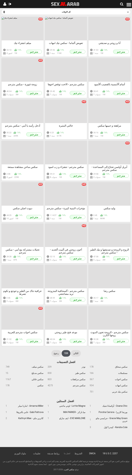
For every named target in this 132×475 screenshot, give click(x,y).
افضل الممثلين (65, 400)
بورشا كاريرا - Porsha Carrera (108, 412)
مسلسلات (108, 373)
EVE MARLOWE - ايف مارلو (66, 418)
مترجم (34, 51)
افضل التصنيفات (66, 362)
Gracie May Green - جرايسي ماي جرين (108, 419)
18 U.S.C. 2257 (110, 453)
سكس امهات (108, 385)
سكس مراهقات (66, 379)
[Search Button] (121, 4)
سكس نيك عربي (108, 391)
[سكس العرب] (65, 4)
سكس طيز (66, 373)
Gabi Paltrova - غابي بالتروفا (24, 412)
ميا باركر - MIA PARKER (66, 412)
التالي (75, 353)
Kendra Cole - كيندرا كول (108, 427)
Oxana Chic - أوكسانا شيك (108, 406)
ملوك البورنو (20, 453)
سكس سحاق (108, 366)
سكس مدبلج (24, 373)
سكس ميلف (24, 366)
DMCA (92, 453)
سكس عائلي (24, 379)
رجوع (56, 353)
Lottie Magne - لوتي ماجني (66, 406)
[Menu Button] (129, 4)
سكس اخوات (108, 379)
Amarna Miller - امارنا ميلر (24, 406)
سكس (24, 385)
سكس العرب (69, 469)
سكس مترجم (66, 385)
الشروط (78, 453)
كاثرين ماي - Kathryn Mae (24, 418)
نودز (66, 366)
